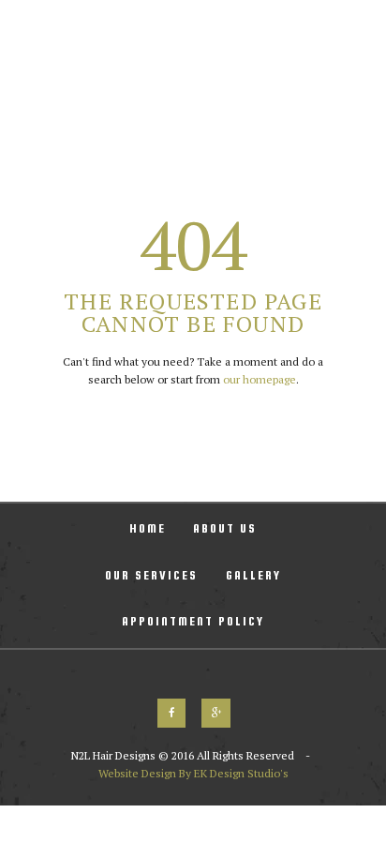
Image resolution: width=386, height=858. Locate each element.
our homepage (259, 379)
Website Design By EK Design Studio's (193, 773)
